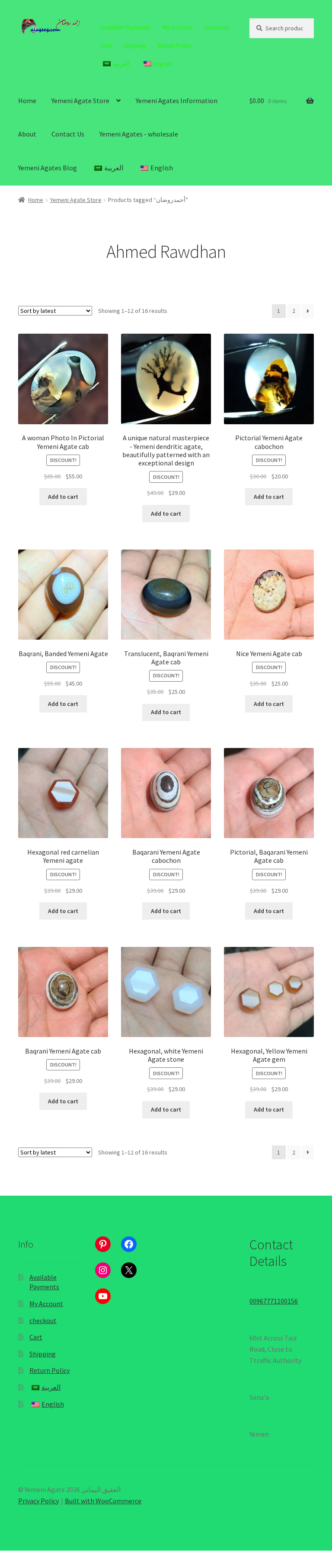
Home (27, 100)
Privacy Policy (38, 1500)
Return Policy (175, 45)
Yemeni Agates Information (176, 100)
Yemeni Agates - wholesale (138, 134)
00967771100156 (273, 1301)
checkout (216, 27)
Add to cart (63, 497)
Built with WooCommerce (103, 1500)
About (27, 134)
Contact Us (67, 134)
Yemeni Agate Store (80, 100)
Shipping (134, 45)
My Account (177, 27)
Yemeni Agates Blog (47, 167)
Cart (106, 45)
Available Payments (126, 27)
